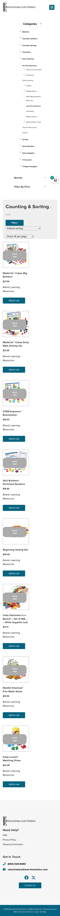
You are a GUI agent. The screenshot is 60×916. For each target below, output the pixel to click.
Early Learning (27, 80)
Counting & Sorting (33, 106)
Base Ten (29, 101)
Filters (14, 222)
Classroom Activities (34, 70)
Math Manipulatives (33, 97)
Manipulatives (31, 91)
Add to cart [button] (14, 300)
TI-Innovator (27, 160)
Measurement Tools (33, 122)
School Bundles (28, 146)
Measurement (31, 117)
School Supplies (28, 153)
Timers (25, 133)
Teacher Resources (29, 127)
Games (29, 86)
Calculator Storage (29, 45)
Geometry (30, 111)
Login (36, 912)
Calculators (26, 52)
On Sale (25, 139)
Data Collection (28, 59)
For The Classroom (29, 66)
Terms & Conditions (25, 912)
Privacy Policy (9, 839)
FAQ (5, 835)
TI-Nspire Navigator (29, 166)
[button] (26, 878)
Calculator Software (29, 39)
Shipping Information (13, 844)
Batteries (25, 32)
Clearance (30, 75)
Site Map (43, 912)
